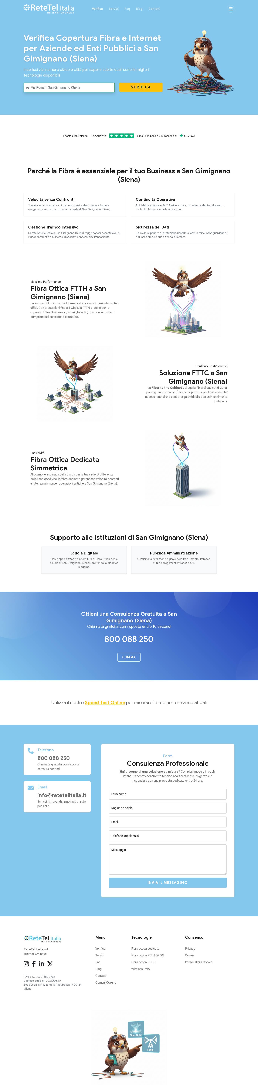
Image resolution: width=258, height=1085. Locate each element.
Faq (127, 9)
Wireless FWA (140, 969)
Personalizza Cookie (198, 962)
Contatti (154, 9)
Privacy (190, 949)
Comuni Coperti (105, 983)
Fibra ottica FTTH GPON (147, 955)
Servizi (114, 9)
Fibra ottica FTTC (142, 962)
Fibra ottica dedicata (145, 949)
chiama (129, 657)
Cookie (190, 955)
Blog (139, 9)
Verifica (97, 9)
